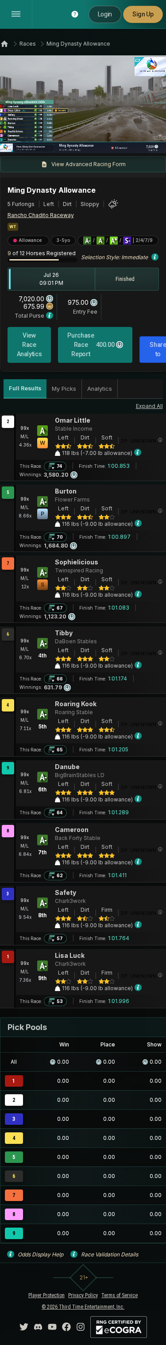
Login (105, 14)
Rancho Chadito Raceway (41, 215)
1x (36, 141)
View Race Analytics (29, 345)
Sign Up (143, 14)
